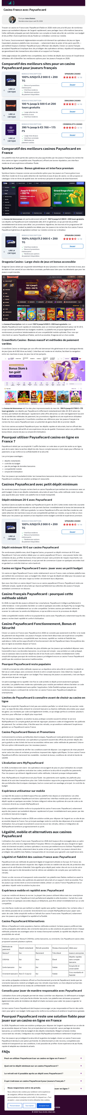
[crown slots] (11, 129)
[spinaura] (11, 80)
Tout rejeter (29, 1106)
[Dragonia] (11, 105)
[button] (43, 1058)
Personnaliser (15, 1106)
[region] (29, 1097)
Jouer (72, 84)
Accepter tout (44, 1106)
